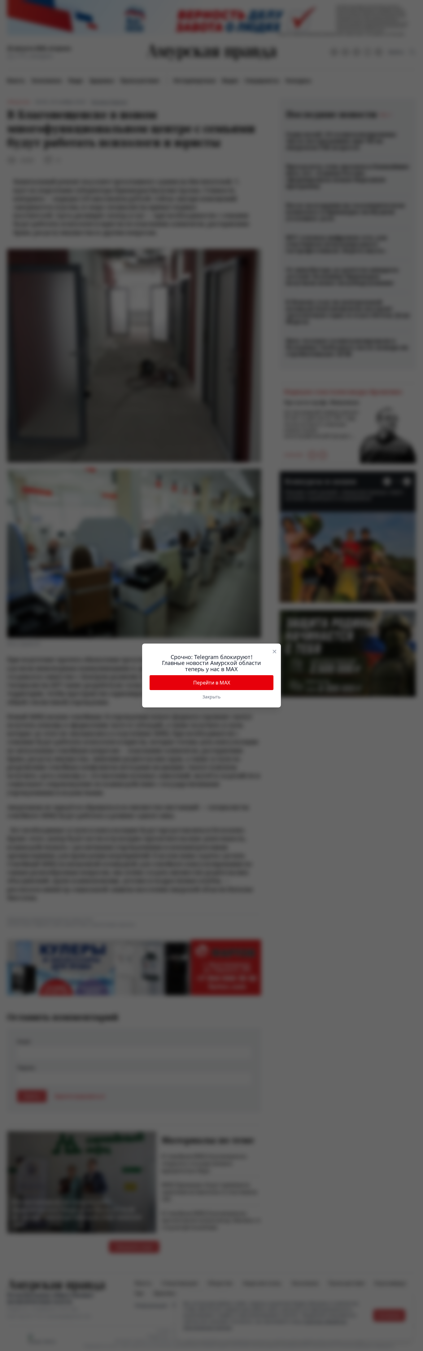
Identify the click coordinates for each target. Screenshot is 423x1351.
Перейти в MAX (211, 682)
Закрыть (211, 697)
